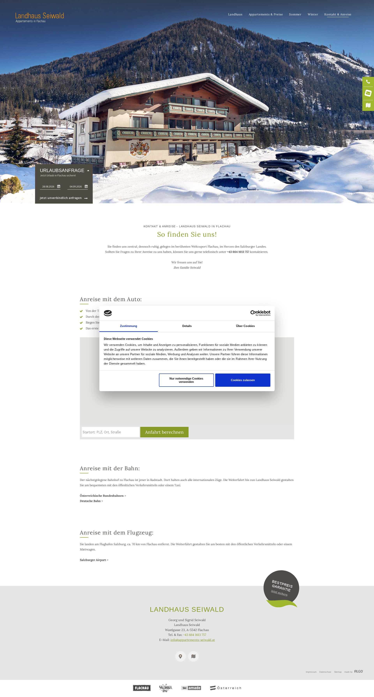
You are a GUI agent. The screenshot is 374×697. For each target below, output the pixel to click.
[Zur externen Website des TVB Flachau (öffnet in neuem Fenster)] (142, 688)
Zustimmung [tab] (128, 326)
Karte (180, 656)
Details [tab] (187, 326)
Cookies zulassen (243, 380)
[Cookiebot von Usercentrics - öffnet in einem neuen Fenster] (253, 313)
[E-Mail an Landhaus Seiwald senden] (368, 93)
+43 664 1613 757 (238, 252)
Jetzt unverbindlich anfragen (61, 198)
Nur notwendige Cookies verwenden (186, 380)
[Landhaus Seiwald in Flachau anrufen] (368, 82)
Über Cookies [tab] (245, 326)
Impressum (311, 672)
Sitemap (338, 672)
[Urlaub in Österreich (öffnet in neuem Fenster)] (225, 688)
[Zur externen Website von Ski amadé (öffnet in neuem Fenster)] (191, 688)
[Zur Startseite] (40, 21)
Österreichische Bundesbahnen (102, 495)
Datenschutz (325, 672)
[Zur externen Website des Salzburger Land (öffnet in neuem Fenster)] (166, 688)
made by (348, 672)
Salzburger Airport (93, 560)
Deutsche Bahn (90, 501)
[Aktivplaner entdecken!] (368, 105)
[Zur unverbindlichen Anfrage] (281, 606)
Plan (193, 656)
